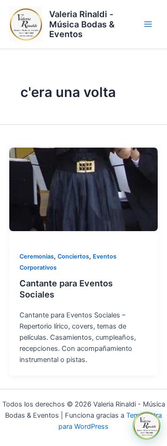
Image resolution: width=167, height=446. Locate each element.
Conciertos (73, 256)
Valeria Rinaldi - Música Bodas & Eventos (82, 24)
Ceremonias (36, 256)
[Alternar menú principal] (148, 24)
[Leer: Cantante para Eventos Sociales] (83, 189)
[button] (147, 426)
